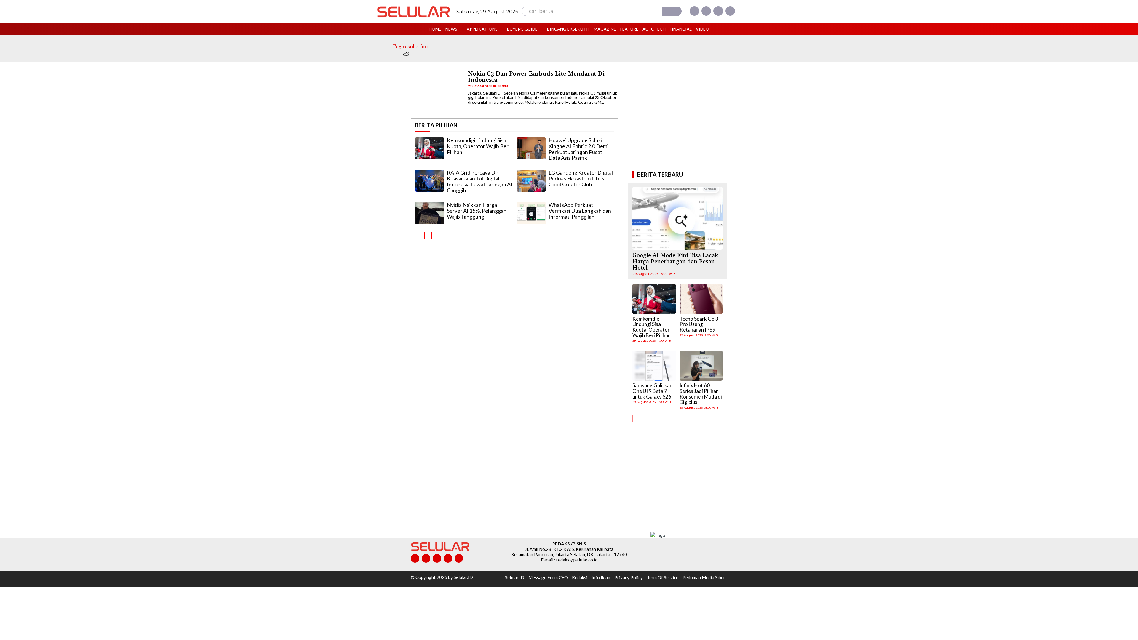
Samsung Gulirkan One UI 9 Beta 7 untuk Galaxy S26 (652, 390)
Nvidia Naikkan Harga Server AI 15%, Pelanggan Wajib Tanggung (476, 210)
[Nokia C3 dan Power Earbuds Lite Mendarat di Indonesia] (437, 89)
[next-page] (428, 235)
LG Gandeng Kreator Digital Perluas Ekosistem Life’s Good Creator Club (581, 178)
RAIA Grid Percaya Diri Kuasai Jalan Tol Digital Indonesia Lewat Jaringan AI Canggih (479, 181)
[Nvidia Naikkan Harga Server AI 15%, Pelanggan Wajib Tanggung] (429, 213)
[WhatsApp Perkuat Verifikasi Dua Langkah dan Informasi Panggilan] (531, 213)
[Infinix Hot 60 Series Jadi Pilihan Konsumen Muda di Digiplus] (701, 366)
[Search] (672, 11)
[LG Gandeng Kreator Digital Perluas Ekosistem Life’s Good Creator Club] (531, 181)
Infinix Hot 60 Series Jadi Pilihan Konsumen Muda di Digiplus (701, 393)
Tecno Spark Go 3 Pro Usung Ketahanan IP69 (699, 324)
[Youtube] (730, 11)
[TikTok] (437, 558)
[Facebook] (694, 11)
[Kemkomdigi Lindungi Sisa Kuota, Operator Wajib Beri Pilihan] (429, 148)
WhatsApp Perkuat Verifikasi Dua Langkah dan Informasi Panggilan (580, 210)
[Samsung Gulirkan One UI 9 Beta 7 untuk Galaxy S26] (654, 366)
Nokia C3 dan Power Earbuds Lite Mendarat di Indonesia (536, 77)
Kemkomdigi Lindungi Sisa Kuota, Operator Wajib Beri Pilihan (478, 146)
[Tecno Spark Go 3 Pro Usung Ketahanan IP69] (701, 299)
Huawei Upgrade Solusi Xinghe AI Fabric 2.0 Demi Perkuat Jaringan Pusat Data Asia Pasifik (578, 149)
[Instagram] (706, 11)
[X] (718, 11)
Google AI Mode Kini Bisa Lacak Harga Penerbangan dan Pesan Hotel (675, 261)
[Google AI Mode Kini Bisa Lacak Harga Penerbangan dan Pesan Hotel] (677, 218)
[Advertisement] (677, 115)
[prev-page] (418, 235)
